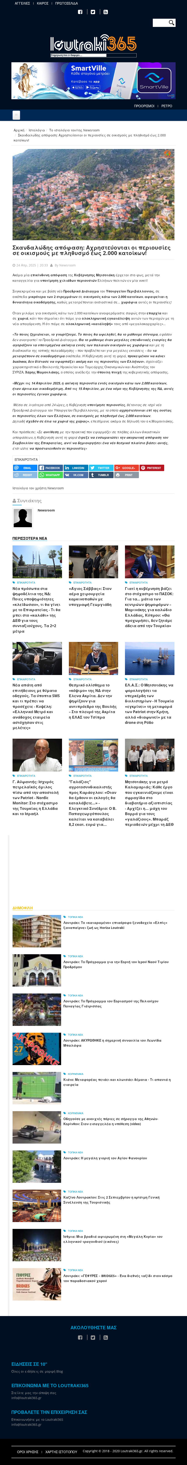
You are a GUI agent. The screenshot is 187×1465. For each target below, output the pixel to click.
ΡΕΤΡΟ (166, 106)
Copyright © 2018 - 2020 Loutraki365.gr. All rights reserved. (128, 1451)
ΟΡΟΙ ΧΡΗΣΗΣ (27, 1452)
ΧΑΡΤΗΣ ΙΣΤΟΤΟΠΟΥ (61, 1452)
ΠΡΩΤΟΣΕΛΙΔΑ (66, 3)
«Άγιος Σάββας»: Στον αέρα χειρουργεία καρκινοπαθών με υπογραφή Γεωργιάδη (90, 596)
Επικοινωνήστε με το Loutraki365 (37, 1419)
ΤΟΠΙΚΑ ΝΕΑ (75, 917)
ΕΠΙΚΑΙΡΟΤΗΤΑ (26, 459)
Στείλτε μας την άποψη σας (33, 1393)
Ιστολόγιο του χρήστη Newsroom (38, 488)
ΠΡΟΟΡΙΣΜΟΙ (144, 106)
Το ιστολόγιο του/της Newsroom (74, 130)
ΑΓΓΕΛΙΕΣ (22, 3)
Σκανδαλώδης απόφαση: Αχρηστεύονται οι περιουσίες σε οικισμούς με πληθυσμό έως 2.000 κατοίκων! (92, 250)
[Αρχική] (93, 46)
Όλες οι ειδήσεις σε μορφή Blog (37, 1371)
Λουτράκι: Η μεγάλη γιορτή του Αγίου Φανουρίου (105, 1158)
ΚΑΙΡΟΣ (42, 3)
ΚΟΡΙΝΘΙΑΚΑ (75, 1074)
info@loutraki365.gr (26, 1398)
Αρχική (19, 130)
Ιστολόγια (37, 130)
